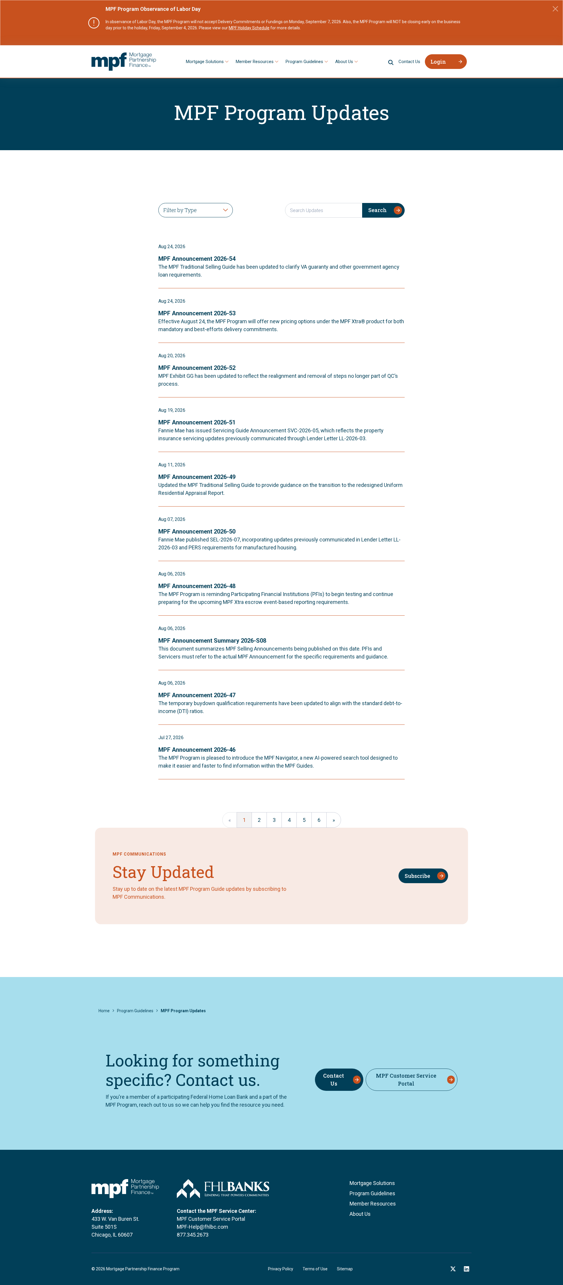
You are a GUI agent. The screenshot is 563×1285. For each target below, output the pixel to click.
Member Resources (255, 61)
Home (104, 1010)
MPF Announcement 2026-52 (196, 367)
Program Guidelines (304, 61)
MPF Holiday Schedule (249, 28)
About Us (344, 61)
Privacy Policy (280, 1269)
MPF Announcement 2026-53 (196, 313)
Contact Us (409, 61)
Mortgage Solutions (205, 61)
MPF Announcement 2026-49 (196, 476)
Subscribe (417, 875)
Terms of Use (315, 1269)
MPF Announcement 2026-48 (196, 586)
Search (377, 210)
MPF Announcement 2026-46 (196, 749)
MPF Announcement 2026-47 (196, 695)
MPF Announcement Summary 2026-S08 (212, 640)
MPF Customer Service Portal (406, 1079)
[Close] (555, 8)
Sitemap (345, 1269)
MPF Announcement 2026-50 (196, 531)
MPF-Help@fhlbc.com (202, 1227)
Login (438, 61)
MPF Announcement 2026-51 (196, 422)
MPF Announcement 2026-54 (196, 258)
